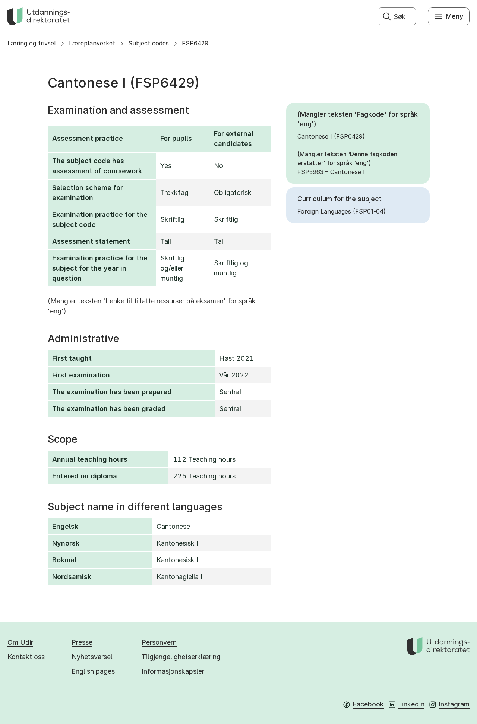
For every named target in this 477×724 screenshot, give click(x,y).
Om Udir (20, 642)
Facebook (368, 704)
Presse (82, 642)
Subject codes (148, 43)
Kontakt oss (26, 657)
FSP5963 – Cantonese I (331, 172)
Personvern (159, 642)
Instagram (454, 704)
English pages (93, 671)
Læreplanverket (92, 43)
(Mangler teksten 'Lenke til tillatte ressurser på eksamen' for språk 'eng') (152, 306)
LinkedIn (411, 704)
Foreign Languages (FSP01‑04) (341, 211)
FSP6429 (195, 43)
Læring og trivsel (31, 43)
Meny (454, 16)
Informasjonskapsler (173, 671)
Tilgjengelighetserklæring (181, 657)
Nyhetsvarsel (92, 657)
